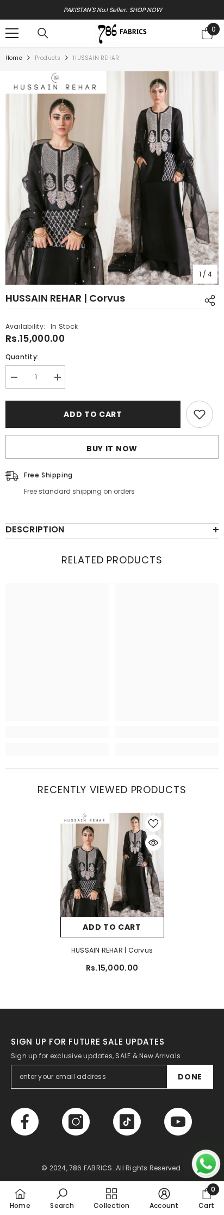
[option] (112, 10)
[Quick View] (153, 842)
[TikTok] (127, 1122)
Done (190, 1076)
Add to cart (93, 414)
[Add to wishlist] (199, 414)
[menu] (11, 33)
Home (13, 58)
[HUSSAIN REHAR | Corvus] (112, 865)
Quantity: (22, 356)
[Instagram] (76, 1122)
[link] (57, 732)
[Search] (42, 33)
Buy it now (112, 448)
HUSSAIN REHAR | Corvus (112, 950)
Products (48, 58)
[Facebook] (25, 1122)
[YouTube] (178, 1122)
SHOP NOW (145, 9)
